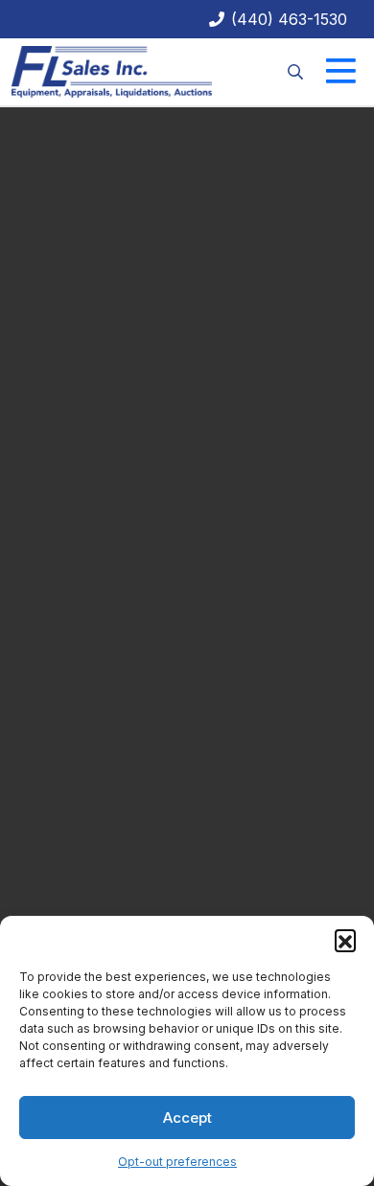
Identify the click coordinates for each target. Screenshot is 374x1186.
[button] (345, 939)
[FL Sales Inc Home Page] (112, 70)
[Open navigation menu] (341, 72)
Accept (187, 1117)
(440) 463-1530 (286, 19)
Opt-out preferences (177, 1161)
